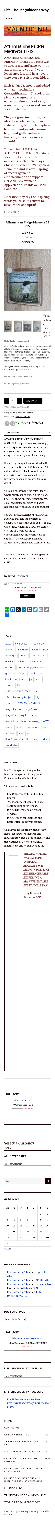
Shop (16, 212)
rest (44, 727)
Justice (9, 685)
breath (23, 655)
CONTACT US (11, 1427)
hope (22, 673)
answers (10, 649)
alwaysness (21, 643)
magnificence (13, 709)
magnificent (31, 709)
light (39, 697)
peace (8, 727)
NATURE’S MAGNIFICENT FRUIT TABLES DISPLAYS (27, 1460)
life (18, 685)
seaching (10, 733)
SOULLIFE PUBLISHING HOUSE (22, 1451)
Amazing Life (37, 643)
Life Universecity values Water (24, 1399)
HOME (8, 1420)
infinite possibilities (15, 679)
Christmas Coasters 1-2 (27, 587)
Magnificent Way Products (23, 413)
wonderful (11, 745)
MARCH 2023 (43, 1280)
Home (7, 212)
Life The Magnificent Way (26, 10)
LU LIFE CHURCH (14, 1488)
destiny (9, 661)
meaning (34, 721)
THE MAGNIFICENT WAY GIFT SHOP (21, 1443)
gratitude (10, 673)
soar (21, 733)
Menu (9, 18)
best (45, 649)
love (7, 703)
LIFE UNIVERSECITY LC (17, 1434)
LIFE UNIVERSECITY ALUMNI (21, 691)
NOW (45, 721)
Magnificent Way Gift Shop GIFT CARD (28, 1343)
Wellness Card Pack (23, 1104)
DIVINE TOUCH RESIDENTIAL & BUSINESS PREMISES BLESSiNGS (23, 1480)
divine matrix (34, 661)
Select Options (27, 595)
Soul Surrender (14, 739)
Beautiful (23, 649)
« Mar (7, 1248)
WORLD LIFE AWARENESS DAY (22, 1502)
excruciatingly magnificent (33, 667)
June (38, 679)
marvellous (11, 721)
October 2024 (43, 1284)
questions (33, 727)
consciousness (39, 655)
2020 (8, 643)
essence (9, 667)
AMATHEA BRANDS (23, 416)
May (23, 721)
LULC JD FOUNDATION (26, 703)
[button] (47, 1087)
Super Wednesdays (37, 739)
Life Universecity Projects (19, 697)
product (20, 727)
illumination (35, 673)
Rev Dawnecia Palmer (19, 1272)
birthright (10, 655)
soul (29, 733)
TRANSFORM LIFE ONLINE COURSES (25, 1495)
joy (30, 679)
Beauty (36, 649)
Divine (20, 661)
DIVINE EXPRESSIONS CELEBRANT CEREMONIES (24, 1470)
